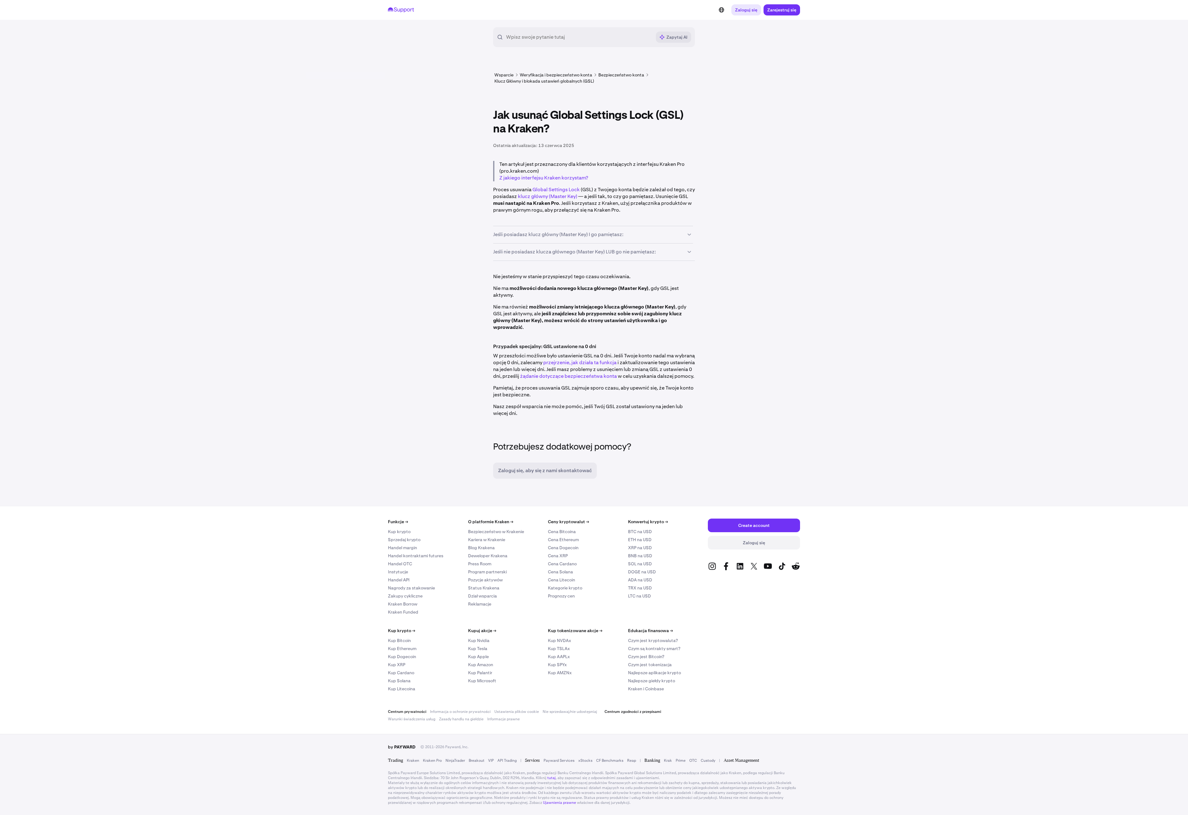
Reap (631, 760)
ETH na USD (640, 539)
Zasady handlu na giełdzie (461, 719)
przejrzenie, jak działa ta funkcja (580, 362)
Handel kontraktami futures (415, 555)
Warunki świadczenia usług (411, 719)
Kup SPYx (557, 664)
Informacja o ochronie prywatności (460, 711)
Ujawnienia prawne (559, 802)
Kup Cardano (401, 672)
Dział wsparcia (482, 596)
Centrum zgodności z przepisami (633, 711)
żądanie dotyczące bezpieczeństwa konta (568, 376)
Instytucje (398, 572)
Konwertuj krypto (648, 521)
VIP (491, 760)
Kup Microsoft (482, 680)
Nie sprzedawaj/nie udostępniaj (570, 711)
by (401, 747)
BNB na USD (640, 555)
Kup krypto (399, 531)
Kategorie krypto (565, 588)
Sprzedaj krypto (404, 539)
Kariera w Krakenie (486, 539)
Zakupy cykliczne (405, 596)
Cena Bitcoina (562, 531)
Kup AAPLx (559, 656)
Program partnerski (487, 572)
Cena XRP (558, 555)
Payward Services (559, 760)
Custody (708, 760)
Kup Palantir (480, 672)
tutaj (551, 777)
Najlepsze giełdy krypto (651, 680)
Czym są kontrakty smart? (654, 648)
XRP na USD (640, 547)
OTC (693, 760)
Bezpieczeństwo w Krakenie (496, 531)
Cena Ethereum (563, 539)
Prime (681, 760)
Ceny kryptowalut (568, 521)
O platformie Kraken (490, 521)
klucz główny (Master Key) (547, 196)
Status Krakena (483, 588)
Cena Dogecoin (563, 547)
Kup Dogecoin (402, 656)
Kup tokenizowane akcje (575, 630)
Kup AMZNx (560, 672)
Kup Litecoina (401, 689)
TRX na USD (640, 588)
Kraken (413, 760)
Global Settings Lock (556, 189)
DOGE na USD (642, 572)
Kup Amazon (480, 664)
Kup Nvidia (478, 640)
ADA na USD (640, 580)
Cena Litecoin (561, 580)
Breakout (476, 760)
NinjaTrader (455, 760)
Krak (668, 760)
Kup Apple (478, 656)
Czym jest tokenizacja (650, 664)
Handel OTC (400, 564)
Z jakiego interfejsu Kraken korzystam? (543, 178)
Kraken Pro (432, 760)
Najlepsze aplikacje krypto (654, 672)
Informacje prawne (503, 719)
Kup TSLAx (559, 648)
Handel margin (402, 547)
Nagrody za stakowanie (411, 588)
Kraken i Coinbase (646, 689)
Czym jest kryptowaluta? (653, 640)
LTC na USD (639, 596)
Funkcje (398, 521)
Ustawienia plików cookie (516, 711)
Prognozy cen (561, 596)
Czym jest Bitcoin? (646, 656)
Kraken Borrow (402, 604)
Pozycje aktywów (485, 580)
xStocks (585, 760)
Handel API (399, 580)
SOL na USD (640, 564)
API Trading (507, 760)
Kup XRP (396, 664)
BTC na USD (640, 531)
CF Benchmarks (609, 760)
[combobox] (579, 37)
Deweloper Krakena (487, 555)
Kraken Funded (403, 612)
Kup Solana (399, 680)
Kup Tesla (477, 648)
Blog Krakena (481, 547)
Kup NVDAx (559, 640)
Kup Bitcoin (399, 640)
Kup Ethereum (402, 648)
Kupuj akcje (482, 630)
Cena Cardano (562, 564)
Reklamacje (479, 604)
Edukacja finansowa (650, 630)
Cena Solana (560, 572)
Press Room (479, 564)
